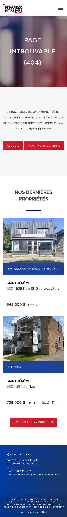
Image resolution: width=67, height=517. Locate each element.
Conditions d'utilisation (17, 507)
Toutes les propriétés (33, 422)
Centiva (41, 512)
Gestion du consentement (48, 507)
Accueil (13, 146)
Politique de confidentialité (43, 504)
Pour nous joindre (44, 146)
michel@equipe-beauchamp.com (38, 475)
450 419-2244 (22, 471)
